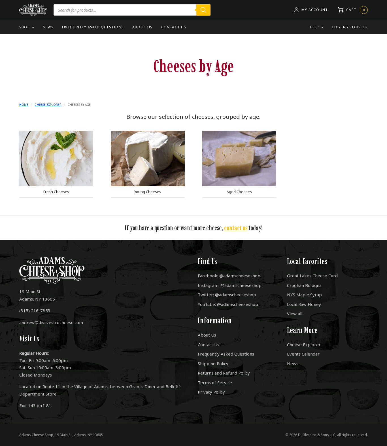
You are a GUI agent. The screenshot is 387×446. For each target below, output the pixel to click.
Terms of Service (215, 382)
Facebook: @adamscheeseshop (229, 275)
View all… (296, 313)
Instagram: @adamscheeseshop (229, 285)
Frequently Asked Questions (93, 27)
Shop (24, 27)
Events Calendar (303, 354)
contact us (235, 228)
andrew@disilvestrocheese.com (51, 322)
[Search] (203, 10)
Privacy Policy (211, 392)
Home (23, 105)
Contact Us (173, 27)
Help (314, 27)
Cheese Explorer (48, 105)
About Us (142, 27)
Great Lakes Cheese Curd (312, 275)
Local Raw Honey (304, 304)
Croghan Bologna (304, 285)
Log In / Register (350, 27)
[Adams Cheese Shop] (33, 10)
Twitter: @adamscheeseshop (227, 294)
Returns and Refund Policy (224, 373)
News (48, 27)
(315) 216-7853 (34, 310)
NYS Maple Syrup (304, 294)
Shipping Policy (213, 363)
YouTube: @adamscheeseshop (228, 304)
